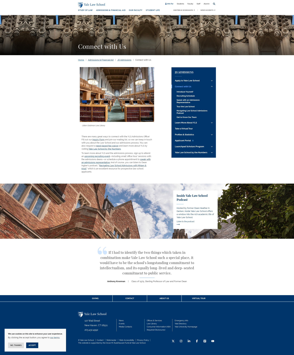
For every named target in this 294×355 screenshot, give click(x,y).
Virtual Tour (198, 298)
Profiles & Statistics (184, 134)
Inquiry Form (98, 139)
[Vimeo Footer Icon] (204, 341)
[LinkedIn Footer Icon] (189, 341)
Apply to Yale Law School (187, 80)
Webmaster (111, 340)
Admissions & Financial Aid (111, 10)
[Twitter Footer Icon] (173, 341)
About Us (164, 298)
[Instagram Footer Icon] (181, 341)
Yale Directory (181, 324)
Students (180, 4)
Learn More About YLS (186, 122)
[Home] (92, 5)
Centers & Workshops (183, 10)
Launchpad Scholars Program (189, 146)
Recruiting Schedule (186, 96)
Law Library (152, 324)
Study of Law (85, 10)
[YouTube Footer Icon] (212, 341)
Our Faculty (135, 10)
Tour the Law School (186, 106)
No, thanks (16, 345)
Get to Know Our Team (187, 117)
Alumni (206, 4)
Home (81, 60)
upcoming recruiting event (97, 156)
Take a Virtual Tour (184, 128)
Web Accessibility (126, 340)
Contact (129, 298)
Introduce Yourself (185, 92)
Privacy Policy (143, 340)
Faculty (190, 4)
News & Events (207, 10)
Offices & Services (154, 320)
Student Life (153, 10)
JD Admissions (124, 60)
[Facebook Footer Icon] (196, 341)
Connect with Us (143, 60)
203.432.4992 (91, 330)
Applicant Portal (183, 140)
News (121, 320)
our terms (55, 337)
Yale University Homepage (186, 327)
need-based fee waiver (107, 146)
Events (122, 324)
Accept (32, 345)
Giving (95, 298)
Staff (198, 4)
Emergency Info (181, 320)
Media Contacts (125, 327)
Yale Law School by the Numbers (105, 149)
